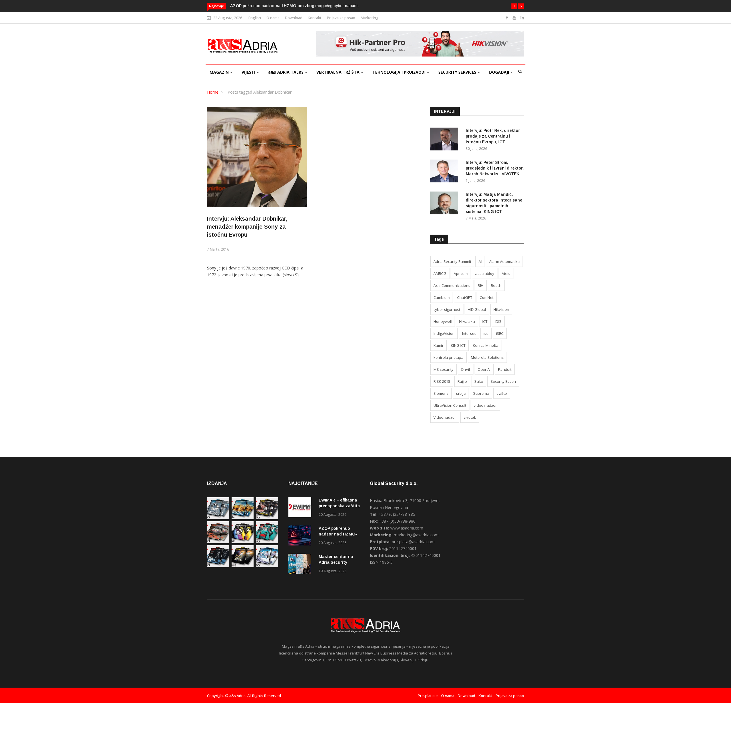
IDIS (498, 321)
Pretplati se (428, 695)
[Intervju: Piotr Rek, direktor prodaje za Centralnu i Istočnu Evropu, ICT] (445, 140)
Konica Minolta (485, 345)
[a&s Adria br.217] (243, 565)
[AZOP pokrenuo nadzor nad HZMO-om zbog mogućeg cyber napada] (301, 536)
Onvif (465, 369)
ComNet (486, 297)
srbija (461, 393)
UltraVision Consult (449, 405)
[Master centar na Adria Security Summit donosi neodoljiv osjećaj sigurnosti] (301, 565)
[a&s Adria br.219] (267, 541)
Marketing (369, 17)
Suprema (481, 393)
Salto (478, 381)
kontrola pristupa (448, 357)
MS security (443, 369)
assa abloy (484, 273)
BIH (480, 285)
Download (293, 17)
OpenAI (484, 369)
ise (486, 333)
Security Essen (503, 381)
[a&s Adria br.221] (218, 541)
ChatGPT (464, 297)
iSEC (499, 333)
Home (212, 92)
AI (480, 261)
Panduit (504, 369)
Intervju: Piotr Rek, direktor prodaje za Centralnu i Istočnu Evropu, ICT (493, 136)
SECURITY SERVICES (457, 72)
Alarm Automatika (504, 261)
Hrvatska (467, 321)
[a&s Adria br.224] (218, 517)
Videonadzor (444, 417)
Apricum (461, 273)
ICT (484, 321)
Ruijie (462, 381)
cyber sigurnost (446, 309)
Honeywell (442, 321)
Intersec (469, 333)
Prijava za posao (341, 17)
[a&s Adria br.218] (218, 565)
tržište (502, 393)
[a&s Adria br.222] (267, 517)
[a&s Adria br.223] (243, 517)
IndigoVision (444, 333)
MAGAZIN (220, 72)
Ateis (506, 273)
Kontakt (315, 17)
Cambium (441, 297)
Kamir (438, 345)
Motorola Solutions (487, 357)
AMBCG (439, 273)
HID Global (477, 309)
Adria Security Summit (452, 261)
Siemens (441, 393)
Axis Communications (451, 285)
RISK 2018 (441, 381)
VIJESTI (249, 72)
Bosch (496, 285)
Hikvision (501, 309)
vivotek (469, 417)
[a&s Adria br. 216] (267, 565)
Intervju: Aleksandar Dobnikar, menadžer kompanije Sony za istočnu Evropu (247, 227)
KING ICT (458, 345)
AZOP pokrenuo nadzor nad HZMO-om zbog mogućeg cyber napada (294, 5)
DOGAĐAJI (499, 72)
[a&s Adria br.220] (243, 541)
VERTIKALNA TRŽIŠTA (338, 72)
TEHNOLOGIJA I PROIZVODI (399, 72)
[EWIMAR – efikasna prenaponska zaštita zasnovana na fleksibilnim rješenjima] (301, 508)
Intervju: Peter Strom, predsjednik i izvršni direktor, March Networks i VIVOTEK (495, 168)
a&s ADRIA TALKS (286, 72)
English (254, 17)
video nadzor (485, 405)
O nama (273, 17)
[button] (514, 6)
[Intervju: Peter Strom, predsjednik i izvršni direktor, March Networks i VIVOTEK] (445, 172)
